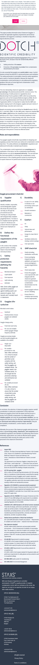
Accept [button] (15, 21)
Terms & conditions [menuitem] (20, 663)
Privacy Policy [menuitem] (19, 658)
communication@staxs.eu (10, 610)
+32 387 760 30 (8, 629)
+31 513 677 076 (8, 608)
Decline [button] (23, 21)
